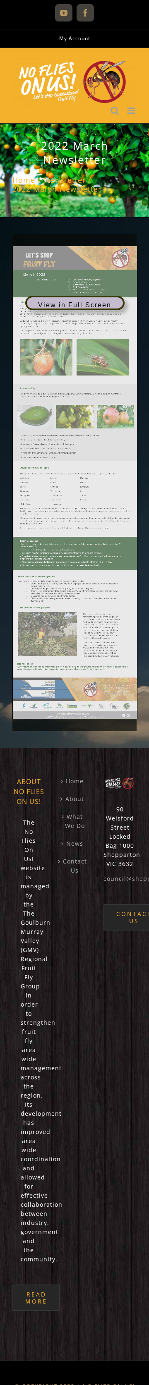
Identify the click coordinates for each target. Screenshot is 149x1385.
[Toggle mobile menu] (132, 110)
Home (75, 781)
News (74, 843)
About (74, 799)
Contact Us (75, 865)
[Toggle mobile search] (115, 110)
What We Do (75, 821)
